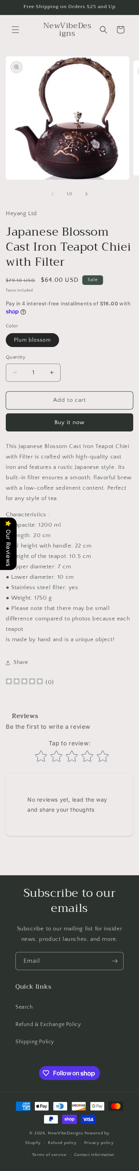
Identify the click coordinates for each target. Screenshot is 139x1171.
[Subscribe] (114, 961)
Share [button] (21, 662)
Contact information (94, 1154)
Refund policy (62, 1143)
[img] (24, 682)
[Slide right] (86, 193)
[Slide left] (52, 193)
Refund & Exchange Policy (48, 1024)
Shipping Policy (34, 1042)
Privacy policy (99, 1143)
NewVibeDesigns (65, 1133)
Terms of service (49, 1154)
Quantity (15, 357)
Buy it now (69, 422)
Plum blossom (32, 340)
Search (24, 1007)
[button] (15, 29)
